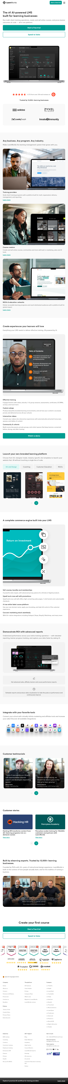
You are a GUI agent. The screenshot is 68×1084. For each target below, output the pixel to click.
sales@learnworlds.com (52, 1046)
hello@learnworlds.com (52, 1041)
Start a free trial (56, 2)
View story (6, 837)
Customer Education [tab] (44, 467)
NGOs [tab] (60, 467)
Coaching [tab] (26, 467)
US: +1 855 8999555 (54, 1037)
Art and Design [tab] (11, 467)
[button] (36, 503)
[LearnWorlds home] (10, 2)
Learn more (6, 200)
